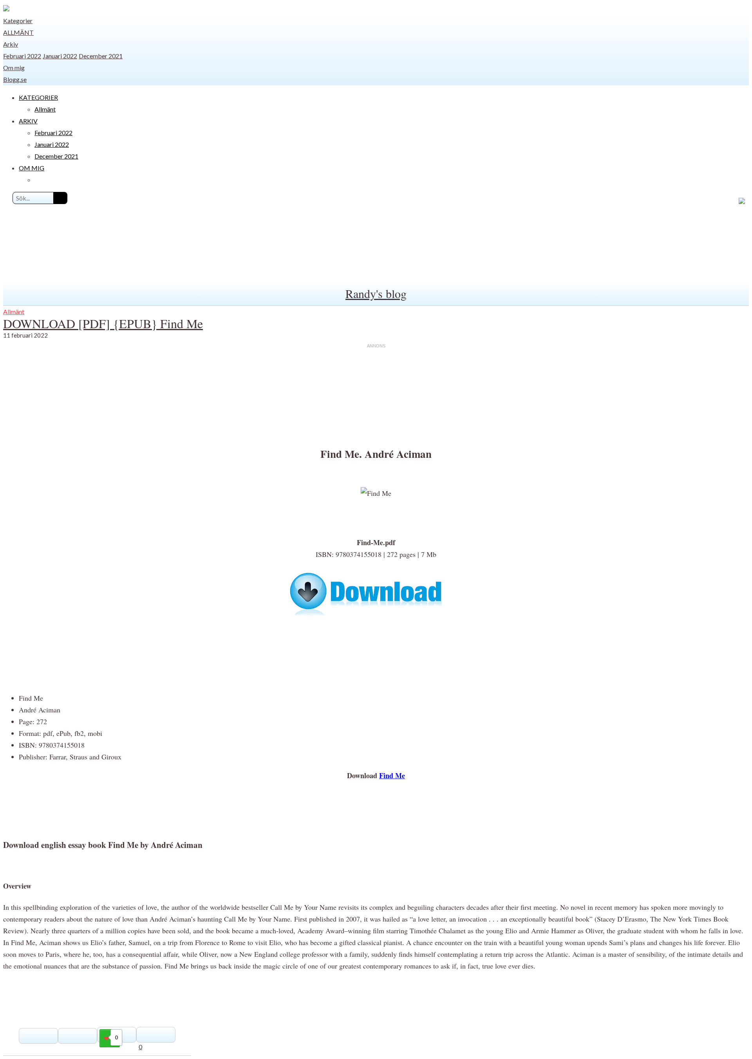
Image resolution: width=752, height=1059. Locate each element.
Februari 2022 (22, 56)
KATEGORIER (38, 97)
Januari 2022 (60, 56)
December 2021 (101, 56)
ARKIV (28, 121)
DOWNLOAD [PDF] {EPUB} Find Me (103, 323)
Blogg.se (15, 79)
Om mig (14, 67)
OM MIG (31, 168)
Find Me (392, 775)
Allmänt (18, 32)
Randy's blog (376, 293)
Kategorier (18, 20)
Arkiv (10, 44)
